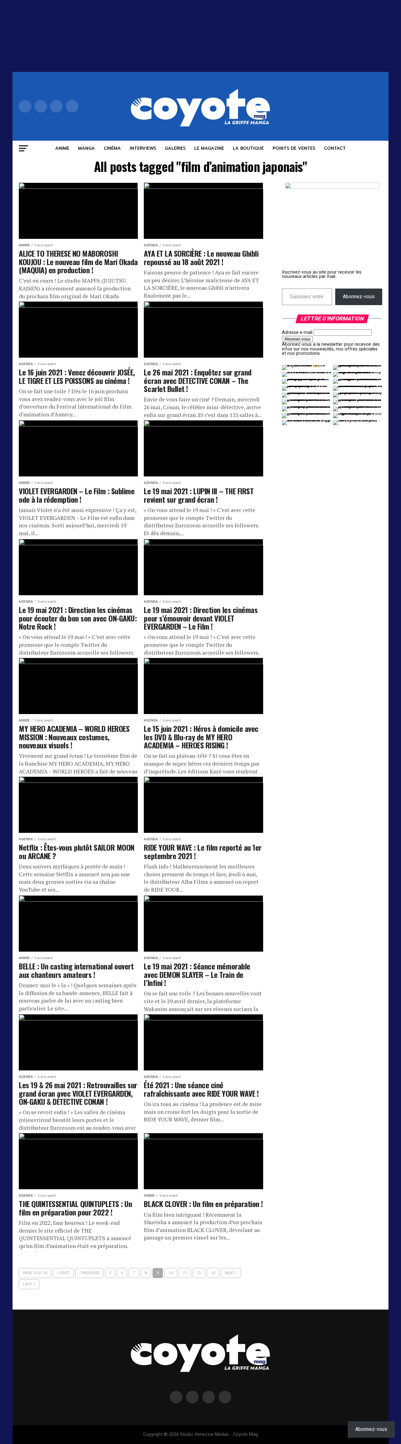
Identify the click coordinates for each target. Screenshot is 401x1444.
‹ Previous (89, 1272)
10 (171, 1272)
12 (199, 1272)
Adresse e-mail (297, 332)
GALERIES (175, 148)
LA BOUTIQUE (248, 148)
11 (185, 1272)
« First (63, 1272)
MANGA (86, 148)
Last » (29, 1284)
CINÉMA (112, 148)
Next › (231, 1272)
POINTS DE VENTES (294, 148)
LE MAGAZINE (209, 148)
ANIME (62, 148)
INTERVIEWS (143, 148)
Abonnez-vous (359, 296)
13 (213, 1272)
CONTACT (335, 148)
